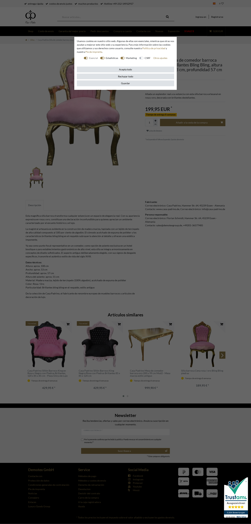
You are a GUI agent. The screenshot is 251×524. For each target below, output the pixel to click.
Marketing (131, 58)
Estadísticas (112, 58)
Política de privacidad (153, 48)
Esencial (93, 58)
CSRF (147, 58)
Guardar (125, 83)
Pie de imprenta (93, 51)
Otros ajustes (160, 58)
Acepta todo (125, 69)
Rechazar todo (125, 76)
